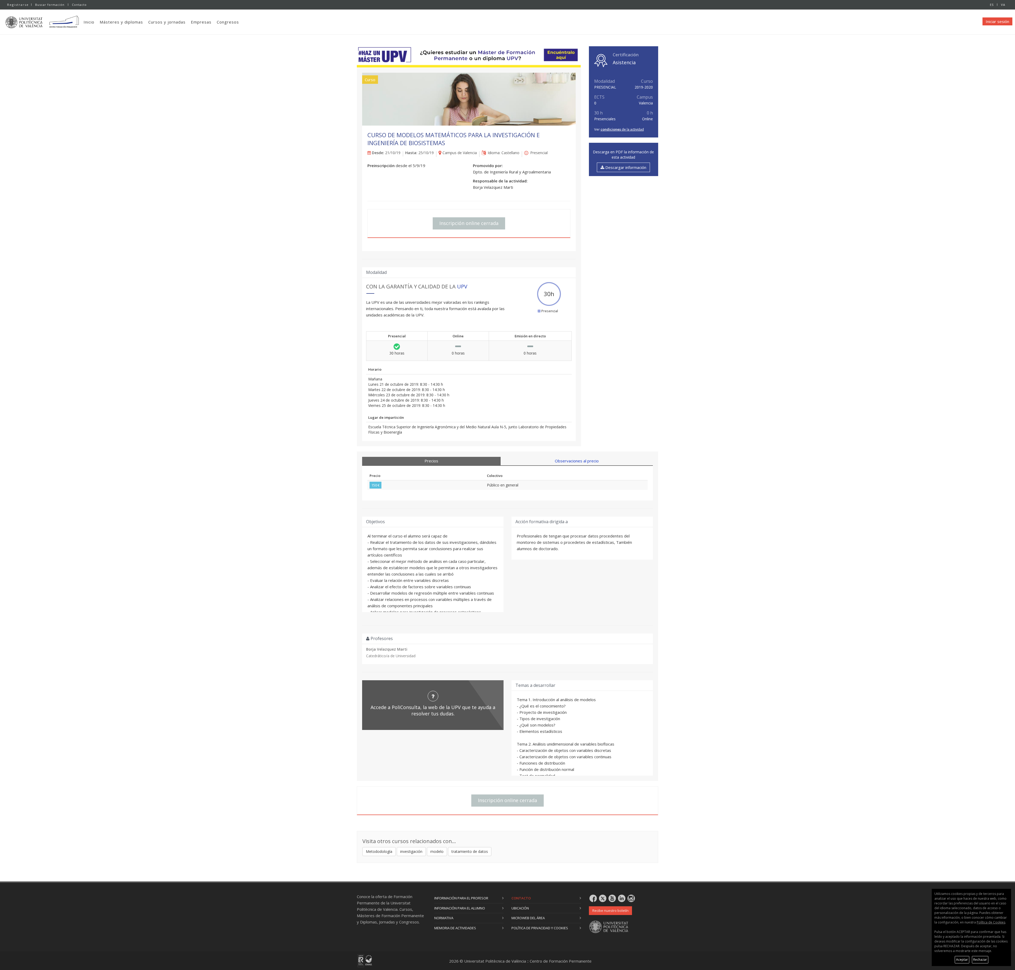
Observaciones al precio (577, 460)
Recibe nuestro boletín (610, 910)
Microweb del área (528, 918)
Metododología (379, 851)
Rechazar (980, 959)
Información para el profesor (461, 898)
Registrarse (18, 5)
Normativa (443, 918)
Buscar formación (49, 5)
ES (992, 5)
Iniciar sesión (997, 21)
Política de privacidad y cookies (539, 928)
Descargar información (625, 167)
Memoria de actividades (455, 928)
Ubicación (520, 908)
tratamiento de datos (469, 851)
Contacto (79, 5)
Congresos (228, 22)
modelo (437, 851)
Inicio (89, 22)
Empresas (201, 22)
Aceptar (962, 959)
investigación (411, 851)
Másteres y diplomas (121, 22)
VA (1003, 5)
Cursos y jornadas (167, 22)
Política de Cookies (991, 922)
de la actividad (622, 129)
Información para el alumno (459, 908)
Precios (431, 460)
